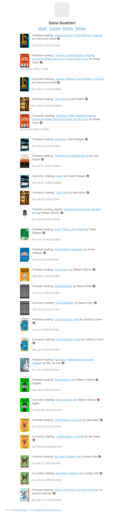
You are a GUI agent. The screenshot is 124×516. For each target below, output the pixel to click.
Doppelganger (63, 286)
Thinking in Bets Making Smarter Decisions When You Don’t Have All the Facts (63, 57)
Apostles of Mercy (65, 456)
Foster (58, 139)
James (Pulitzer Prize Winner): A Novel (78, 35)
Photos (68, 28)
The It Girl (60, 99)
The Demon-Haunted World (71, 155)
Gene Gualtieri (20, 510)
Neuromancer (62, 379)
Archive (54, 28)
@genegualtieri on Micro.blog (48, 510)
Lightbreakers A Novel (68, 420)
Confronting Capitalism (68, 249)
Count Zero (61, 269)
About (42, 28)
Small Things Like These (69, 229)
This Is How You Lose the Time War (76, 489)
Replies (80, 28)
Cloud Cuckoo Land (66, 319)
